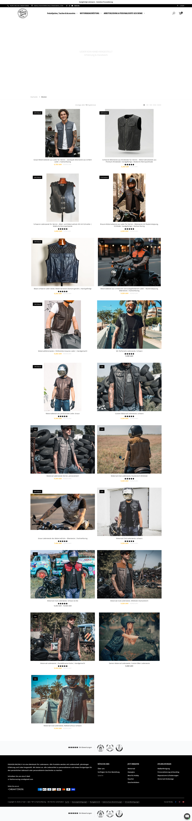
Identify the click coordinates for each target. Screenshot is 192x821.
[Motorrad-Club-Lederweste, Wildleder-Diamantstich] (129, 574)
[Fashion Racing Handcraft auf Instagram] (69, 5)
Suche (67, 802)
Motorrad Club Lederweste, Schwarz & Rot (62, 601)
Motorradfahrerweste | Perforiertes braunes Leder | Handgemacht (62, 351)
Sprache (100, 775)
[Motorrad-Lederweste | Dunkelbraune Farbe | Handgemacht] (62, 636)
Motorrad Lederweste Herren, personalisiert (63, 476)
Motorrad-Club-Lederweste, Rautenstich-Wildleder (129, 476)
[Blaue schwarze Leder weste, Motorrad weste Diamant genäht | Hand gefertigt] (62, 262)
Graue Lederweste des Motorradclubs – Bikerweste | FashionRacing (62, 538)
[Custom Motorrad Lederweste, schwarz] (129, 387)
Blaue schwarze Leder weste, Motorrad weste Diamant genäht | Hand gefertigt (62, 289)
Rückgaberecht (95, 802)
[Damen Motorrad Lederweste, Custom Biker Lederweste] (129, 636)
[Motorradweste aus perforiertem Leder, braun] (62, 387)
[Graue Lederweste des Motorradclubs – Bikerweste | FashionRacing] (62, 512)
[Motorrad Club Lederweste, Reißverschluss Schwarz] (62, 699)
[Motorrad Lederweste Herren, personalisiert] (62, 449)
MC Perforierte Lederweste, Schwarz (129, 351)
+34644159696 (16, 789)
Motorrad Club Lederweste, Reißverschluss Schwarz (63, 726)
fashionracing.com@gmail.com (21, 779)
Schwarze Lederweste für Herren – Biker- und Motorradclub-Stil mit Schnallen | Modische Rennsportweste (63, 225)
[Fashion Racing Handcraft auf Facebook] (67, 5)
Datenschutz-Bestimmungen (112, 802)
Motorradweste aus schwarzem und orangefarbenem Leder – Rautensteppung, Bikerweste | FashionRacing (129, 290)
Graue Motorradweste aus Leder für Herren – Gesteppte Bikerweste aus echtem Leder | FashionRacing (63, 161)
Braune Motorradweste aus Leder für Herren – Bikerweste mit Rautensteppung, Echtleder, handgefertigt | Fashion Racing (129, 225)
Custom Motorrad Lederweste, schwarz (129, 413)
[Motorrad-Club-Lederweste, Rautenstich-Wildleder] (129, 449)
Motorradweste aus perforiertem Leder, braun (63, 413)
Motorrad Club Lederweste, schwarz (129, 538)
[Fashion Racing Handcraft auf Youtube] (72, 5)
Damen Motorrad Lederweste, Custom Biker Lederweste (129, 663)
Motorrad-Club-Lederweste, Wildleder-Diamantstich (129, 601)
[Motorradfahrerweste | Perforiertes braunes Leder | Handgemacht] (62, 324)
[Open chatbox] (187, 816)
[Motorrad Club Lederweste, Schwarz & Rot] (62, 574)
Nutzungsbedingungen (79, 802)
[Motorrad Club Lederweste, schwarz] (129, 512)
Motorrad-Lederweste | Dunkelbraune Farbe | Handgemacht (62, 663)
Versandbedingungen (132, 802)
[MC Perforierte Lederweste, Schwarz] (129, 324)
